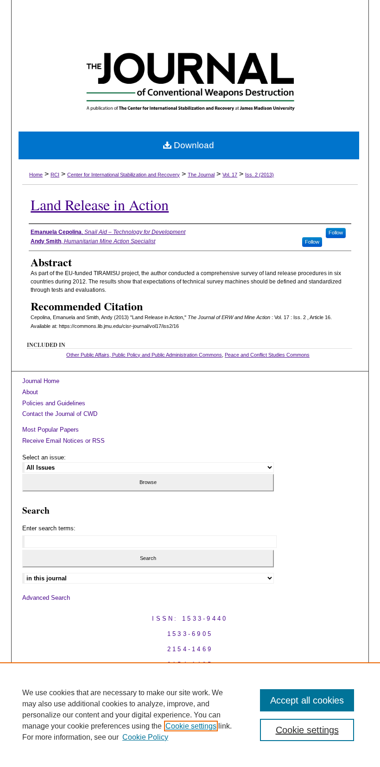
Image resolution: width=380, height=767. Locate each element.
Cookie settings (190, 726)
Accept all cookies (307, 700)
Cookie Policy (145, 737)
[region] (190, 714)
